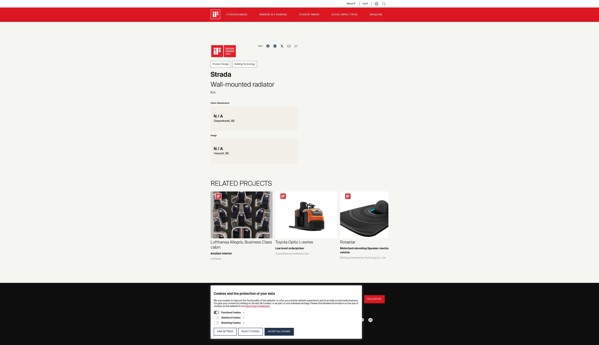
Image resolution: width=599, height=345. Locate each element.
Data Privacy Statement (257, 306)
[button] (376, 3)
